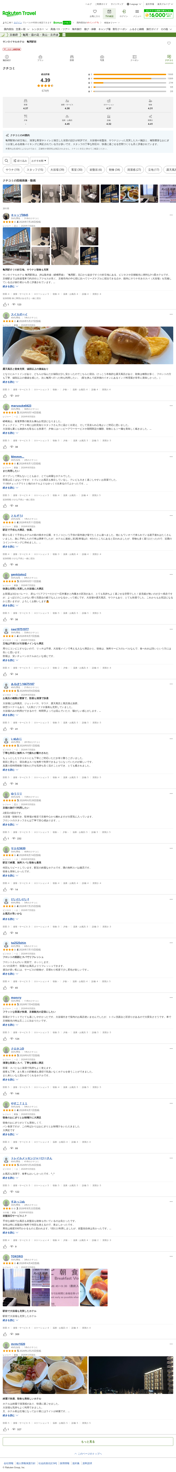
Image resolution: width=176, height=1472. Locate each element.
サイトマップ (117, 4)
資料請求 (87, 1463)
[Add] (169, 43)
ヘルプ (88, 4)
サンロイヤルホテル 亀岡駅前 (19, 41)
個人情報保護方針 (26, 1463)
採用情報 (64, 1463)
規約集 (76, 1463)
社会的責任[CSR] (47, 1463)
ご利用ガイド (101, 4)
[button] (12, 194)
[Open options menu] (171, 215)
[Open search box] (6, 160)
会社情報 (8, 1463)
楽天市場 (150, 4)
